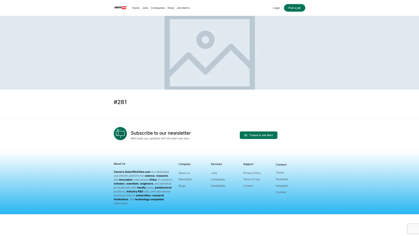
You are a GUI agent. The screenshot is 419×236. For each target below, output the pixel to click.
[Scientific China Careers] (120, 7)
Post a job (294, 8)
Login (276, 8)
